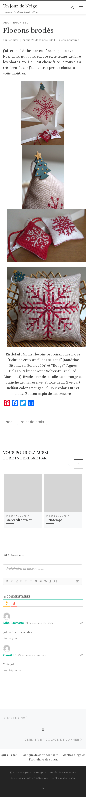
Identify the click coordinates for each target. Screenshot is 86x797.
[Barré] (21, 581)
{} (50, 580)
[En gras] (6, 581)
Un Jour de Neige (32, 772)
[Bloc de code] (40, 581)
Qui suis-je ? (9, 755)
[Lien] (45, 581)
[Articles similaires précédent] (68, 463)
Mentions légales (73, 755)
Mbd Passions (13, 623)
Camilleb (9, 655)
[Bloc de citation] (35, 581)
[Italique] (11, 581)
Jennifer (13, 40)
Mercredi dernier (19, 520)
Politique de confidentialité (39, 755)
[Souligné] (16, 581)
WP (29, 778)
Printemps (54, 520)
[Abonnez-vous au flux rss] (43, 789)
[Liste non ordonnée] (30, 581)
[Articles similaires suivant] (78, 463)
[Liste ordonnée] (26, 581)
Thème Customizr (65, 778)
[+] (55, 580)
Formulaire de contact (44, 759)
